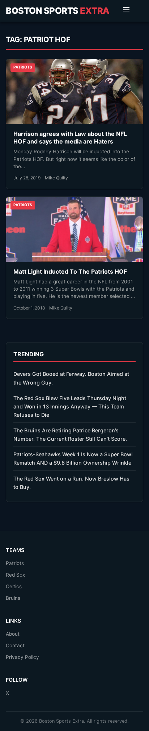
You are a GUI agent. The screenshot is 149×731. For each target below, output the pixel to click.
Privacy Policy (22, 657)
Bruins (13, 598)
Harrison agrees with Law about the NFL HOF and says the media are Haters (70, 137)
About (13, 634)
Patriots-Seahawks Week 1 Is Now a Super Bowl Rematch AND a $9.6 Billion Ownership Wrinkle (73, 458)
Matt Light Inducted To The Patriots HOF (70, 271)
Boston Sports (58, 10)
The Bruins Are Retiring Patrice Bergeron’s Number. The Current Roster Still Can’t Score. (70, 434)
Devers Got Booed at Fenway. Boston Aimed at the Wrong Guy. (71, 378)
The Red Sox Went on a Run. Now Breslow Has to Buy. (71, 482)
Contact (15, 645)
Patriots (15, 563)
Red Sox (15, 575)
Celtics (14, 586)
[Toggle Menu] (126, 11)
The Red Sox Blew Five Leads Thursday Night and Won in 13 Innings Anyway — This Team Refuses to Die (69, 406)
